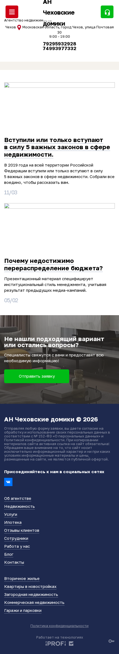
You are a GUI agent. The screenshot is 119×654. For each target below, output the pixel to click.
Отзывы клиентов (21, 530)
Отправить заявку (37, 376)
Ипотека (13, 522)
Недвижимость (19, 506)
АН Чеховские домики (58, 12)
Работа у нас (17, 546)
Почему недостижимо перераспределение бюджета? (53, 264)
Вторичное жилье (22, 578)
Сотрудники (16, 538)
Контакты (14, 562)
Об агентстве (17, 498)
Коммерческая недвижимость (34, 602)
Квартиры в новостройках (30, 586)
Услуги (10, 514)
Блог (8, 554)
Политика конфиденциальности (59, 625)
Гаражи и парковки (23, 610)
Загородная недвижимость (31, 594)
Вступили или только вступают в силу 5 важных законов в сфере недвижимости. (57, 147)
